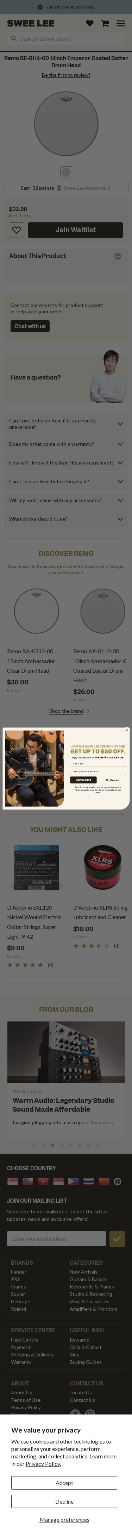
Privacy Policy (109, 790)
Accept (64, 1482)
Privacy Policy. (43, 1463)
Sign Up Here (83, 779)
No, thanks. (112, 779)
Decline (64, 1501)
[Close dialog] (127, 730)
